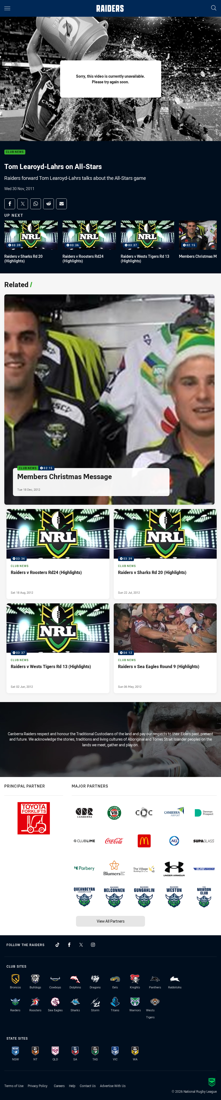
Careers (59, 1086)
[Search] (214, 8)
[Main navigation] (7, 8)
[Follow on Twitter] (81, 945)
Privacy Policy (37, 1086)
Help (72, 1086)
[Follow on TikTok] (57, 945)
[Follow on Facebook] (69, 945)
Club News (15, 152)
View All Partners (111, 921)
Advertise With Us (113, 1086)
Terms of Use (13, 1086)
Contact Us (88, 1086)
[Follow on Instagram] (93, 945)
